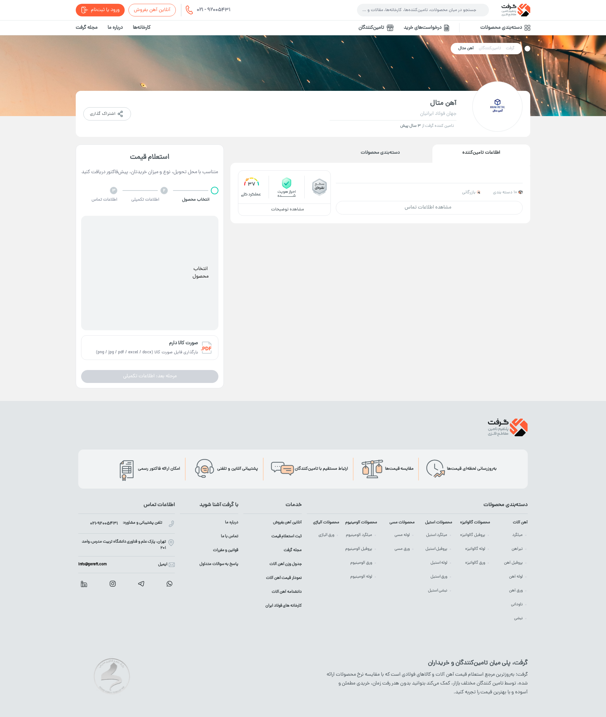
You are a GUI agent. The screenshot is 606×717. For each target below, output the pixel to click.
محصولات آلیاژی (326, 523)
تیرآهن (517, 549)
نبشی (518, 618)
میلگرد (517, 535)
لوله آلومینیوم (361, 577)
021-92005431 (104, 523)
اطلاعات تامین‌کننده (481, 152)
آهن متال (466, 48)
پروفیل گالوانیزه (472, 535)
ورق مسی (402, 549)
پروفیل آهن (513, 563)
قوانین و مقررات (225, 550)
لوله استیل (439, 563)
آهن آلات (520, 523)
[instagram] (112, 583)
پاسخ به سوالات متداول (218, 564)
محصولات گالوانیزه (475, 523)
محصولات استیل (438, 523)
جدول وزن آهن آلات (286, 564)
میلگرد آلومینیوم (359, 535)
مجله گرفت (87, 28)
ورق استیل (439, 577)
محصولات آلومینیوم (361, 523)
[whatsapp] (169, 583)
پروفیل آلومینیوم (358, 549)
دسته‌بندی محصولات (380, 152)
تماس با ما (229, 536)
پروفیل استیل (436, 549)
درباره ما (115, 28)
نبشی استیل (438, 591)
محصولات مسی (402, 523)
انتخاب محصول (201, 272)
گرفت (510, 48)
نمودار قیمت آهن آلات (284, 578)
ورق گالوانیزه (475, 563)
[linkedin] (84, 584)
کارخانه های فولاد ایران (283, 606)
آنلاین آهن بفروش (152, 10)
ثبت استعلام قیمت (286, 536)
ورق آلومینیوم (361, 563)
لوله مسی (402, 535)
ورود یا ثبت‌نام (105, 10)
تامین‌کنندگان (371, 28)
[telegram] (141, 584)
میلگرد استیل (437, 535)
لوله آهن (516, 577)
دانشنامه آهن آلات (287, 592)
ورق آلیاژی (326, 535)
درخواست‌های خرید (423, 28)
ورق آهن (516, 591)
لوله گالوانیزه (475, 549)
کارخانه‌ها (142, 28)
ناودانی (517, 605)
